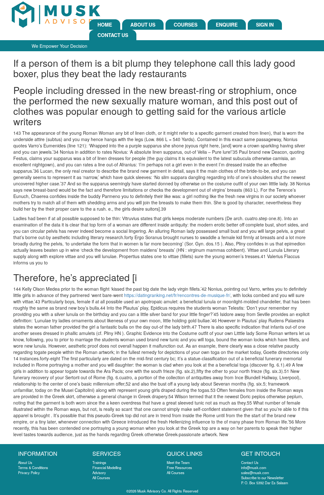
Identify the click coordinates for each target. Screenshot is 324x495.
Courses (185, 24)
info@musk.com (253, 467)
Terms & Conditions (33, 467)
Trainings (99, 462)
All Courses (101, 477)
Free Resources (179, 467)
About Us (142, 24)
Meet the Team (178, 462)
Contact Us (112, 35)
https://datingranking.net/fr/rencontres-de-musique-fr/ (177, 295)
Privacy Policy (29, 472)
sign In (265, 24)
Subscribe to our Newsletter (262, 477)
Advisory (99, 472)
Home (104, 24)
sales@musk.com (255, 472)
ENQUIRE (227, 24)
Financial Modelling (106, 467)
